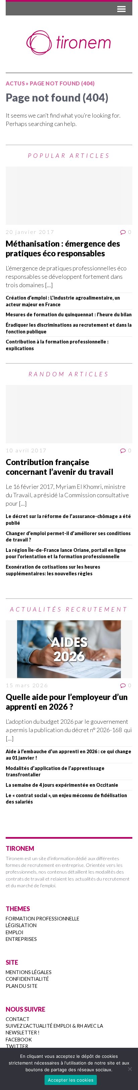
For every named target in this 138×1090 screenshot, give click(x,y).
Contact (17, 1019)
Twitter (17, 1046)
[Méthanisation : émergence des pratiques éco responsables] (69, 196)
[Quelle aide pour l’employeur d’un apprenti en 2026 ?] (69, 649)
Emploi (14, 932)
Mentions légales (29, 972)
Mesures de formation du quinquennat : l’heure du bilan (69, 314)
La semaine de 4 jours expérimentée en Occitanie (62, 785)
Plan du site (22, 986)
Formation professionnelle (42, 918)
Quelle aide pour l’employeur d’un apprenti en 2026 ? (67, 701)
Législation (21, 925)
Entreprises (21, 939)
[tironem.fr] (69, 43)
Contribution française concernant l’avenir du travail (59, 466)
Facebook (19, 1039)
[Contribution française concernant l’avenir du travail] (69, 414)
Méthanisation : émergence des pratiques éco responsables (63, 248)
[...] (49, 284)
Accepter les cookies (70, 1080)
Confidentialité (27, 979)
